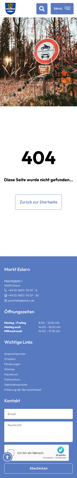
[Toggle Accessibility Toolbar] (7, 457)
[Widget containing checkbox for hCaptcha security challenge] (36, 453)
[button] (41, 8)
